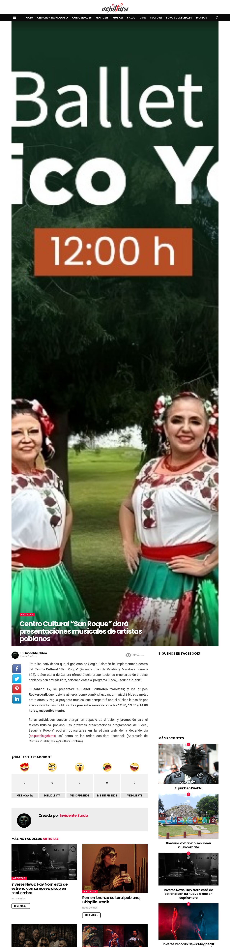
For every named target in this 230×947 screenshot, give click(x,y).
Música (118, 17)
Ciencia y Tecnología (52, 17)
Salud (131, 17)
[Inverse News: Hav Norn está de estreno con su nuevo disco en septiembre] (44, 862)
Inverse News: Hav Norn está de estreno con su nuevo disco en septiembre (40, 888)
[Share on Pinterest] (16, 688)
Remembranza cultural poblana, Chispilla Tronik (111, 900)
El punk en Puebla (188, 788)
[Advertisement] (188, 699)
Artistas (51, 838)
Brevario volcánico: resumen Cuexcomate (188, 845)
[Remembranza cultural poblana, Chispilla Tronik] (115, 868)
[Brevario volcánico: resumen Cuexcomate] (188, 816)
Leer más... (20, 905)
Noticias (102, 17)
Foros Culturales (179, 17)
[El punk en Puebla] (188, 764)
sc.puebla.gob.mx (42, 736)
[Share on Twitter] (16, 678)
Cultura (156, 17)
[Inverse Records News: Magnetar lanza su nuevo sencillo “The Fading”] (188, 921)
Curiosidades (82, 17)
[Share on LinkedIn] (16, 699)
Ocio (29, 17)
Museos (201, 17)
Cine (143, 17)
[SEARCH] (217, 18)
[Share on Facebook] (16, 668)
